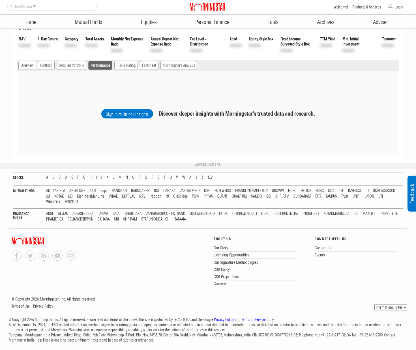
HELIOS (306, 191)
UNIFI (356, 196)
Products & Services (366, 7)
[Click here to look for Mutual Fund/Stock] (10, 6)
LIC (70, 196)
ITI (367, 191)
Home (30, 21)
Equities (149, 21)
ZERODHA (72, 202)
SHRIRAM (282, 196)
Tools (273, 21)
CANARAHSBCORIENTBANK (165, 213)
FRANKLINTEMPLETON (251, 191)
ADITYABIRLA (55, 191)
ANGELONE (77, 191)
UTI (380, 196)
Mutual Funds (88, 21)
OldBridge (180, 196)
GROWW (278, 191)
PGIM (196, 196)
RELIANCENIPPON (80, 219)
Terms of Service (253, 319)
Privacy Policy (43, 306)
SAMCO (256, 196)
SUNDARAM (302, 196)
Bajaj (104, 191)
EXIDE (223, 213)
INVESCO (354, 191)
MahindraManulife (90, 196)
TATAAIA (180, 219)
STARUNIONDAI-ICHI (155, 219)
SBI (268, 196)
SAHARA (104, 219)
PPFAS (208, 196)
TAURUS (331, 196)
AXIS (92, 191)
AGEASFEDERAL (83, 213)
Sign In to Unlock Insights (127, 114)
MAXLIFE (369, 213)
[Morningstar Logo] (207, 6)
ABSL (50, 213)
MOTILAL (128, 196)
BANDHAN (119, 191)
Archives (325, 21)
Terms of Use (21, 306)
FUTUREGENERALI (244, 213)
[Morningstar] (40, 241)
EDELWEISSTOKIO (202, 213)
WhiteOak (53, 202)
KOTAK (59, 196)
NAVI (142, 196)
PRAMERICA (54, 219)
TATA (318, 196)
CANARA (169, 191)
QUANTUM (239, 196)
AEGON (63, 213)
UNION (369, 196)
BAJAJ (116, 213)
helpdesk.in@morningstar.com (84, 340)
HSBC (320, 191)
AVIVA (103, 213)
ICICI (331, 191)
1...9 (210, 177)
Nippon (156, 196)
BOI (156, 191)
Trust (344, 196)
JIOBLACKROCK (384, 191)
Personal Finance (212, 21)
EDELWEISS (223, 191)
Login (399, 7)
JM (48, 196)
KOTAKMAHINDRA (336, 213)
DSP (207, 191)
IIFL (341, 191)
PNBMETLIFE (388, 213)
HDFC (292, 191)
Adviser (380, 21)
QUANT (222, 196)
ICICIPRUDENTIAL (286, 213)
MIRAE (113, 196)
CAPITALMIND (190, 191)
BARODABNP (140, 191)
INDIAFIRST (311, 213)
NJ (167, 196)
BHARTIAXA (133, 213)
